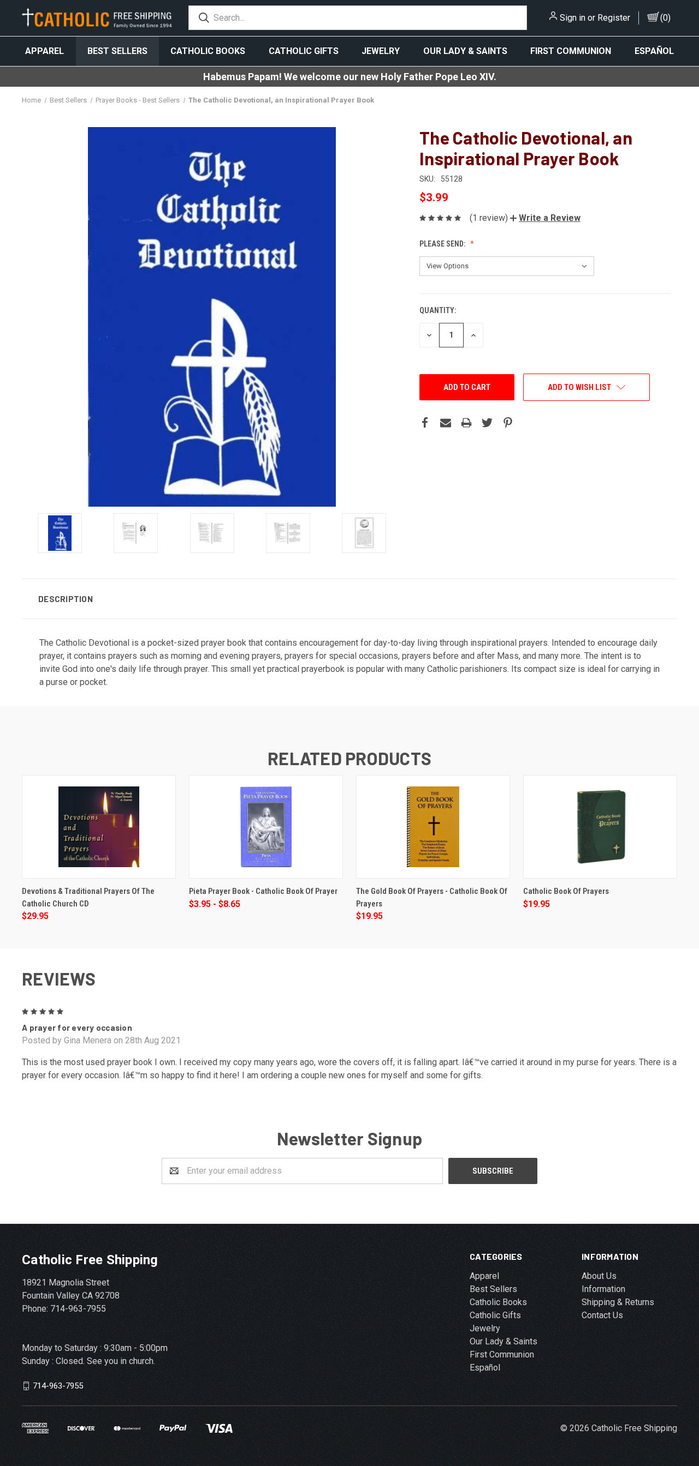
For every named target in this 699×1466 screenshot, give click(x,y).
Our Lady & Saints (465, 51)
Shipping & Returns (618, 1302)
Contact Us (602, 1315)
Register (613, 18)
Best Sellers (117, 51)
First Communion (570, 51)
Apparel (44, 51)
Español (654, 51)
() (665, 18)
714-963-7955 (58, 1385)
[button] (545, 218)
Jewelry (381, 51)
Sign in (572, 18)
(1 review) (489, 218)
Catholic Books (207, 51)
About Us (599, 1276)
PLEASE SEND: (443, 243)
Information (603, 1289)
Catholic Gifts (304, 51)
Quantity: (437, 310)
